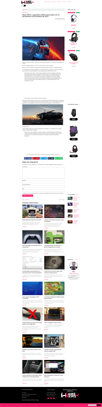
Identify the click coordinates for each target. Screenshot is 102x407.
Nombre (24, 180)
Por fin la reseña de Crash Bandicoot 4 (76, 198)
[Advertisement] (43, 28)
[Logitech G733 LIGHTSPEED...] (74, 18)
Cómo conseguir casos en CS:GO (52, 322)
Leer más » (24, 226)
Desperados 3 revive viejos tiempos (76, 221)
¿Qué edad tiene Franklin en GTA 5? (31, 220)
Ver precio (73, 28)
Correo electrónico (26, 184)
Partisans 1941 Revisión (76, 210)
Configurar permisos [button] (92, 405)
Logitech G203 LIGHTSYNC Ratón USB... (74, 63)
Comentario (25, 166)
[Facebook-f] (48, 398)
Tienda (63, 1)
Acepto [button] (99, 405)
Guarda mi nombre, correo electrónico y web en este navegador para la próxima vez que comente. (43, 193)
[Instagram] (54, 398)
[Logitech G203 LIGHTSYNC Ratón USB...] (74, 56)
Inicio (45, 1)
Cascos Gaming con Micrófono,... (73, 44)
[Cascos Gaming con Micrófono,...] (74, 37)
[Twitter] (51, 398)
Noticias (49, 1)
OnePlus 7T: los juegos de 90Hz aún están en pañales (76, 204)
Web (23, 188)
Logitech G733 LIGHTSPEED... (73, 25)
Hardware (54, 1)
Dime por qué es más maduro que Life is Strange (76, 215)
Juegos (69, 1)
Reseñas (59, 1)
